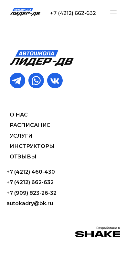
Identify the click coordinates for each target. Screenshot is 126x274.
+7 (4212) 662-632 (73, 13)
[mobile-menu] (113, 12)
